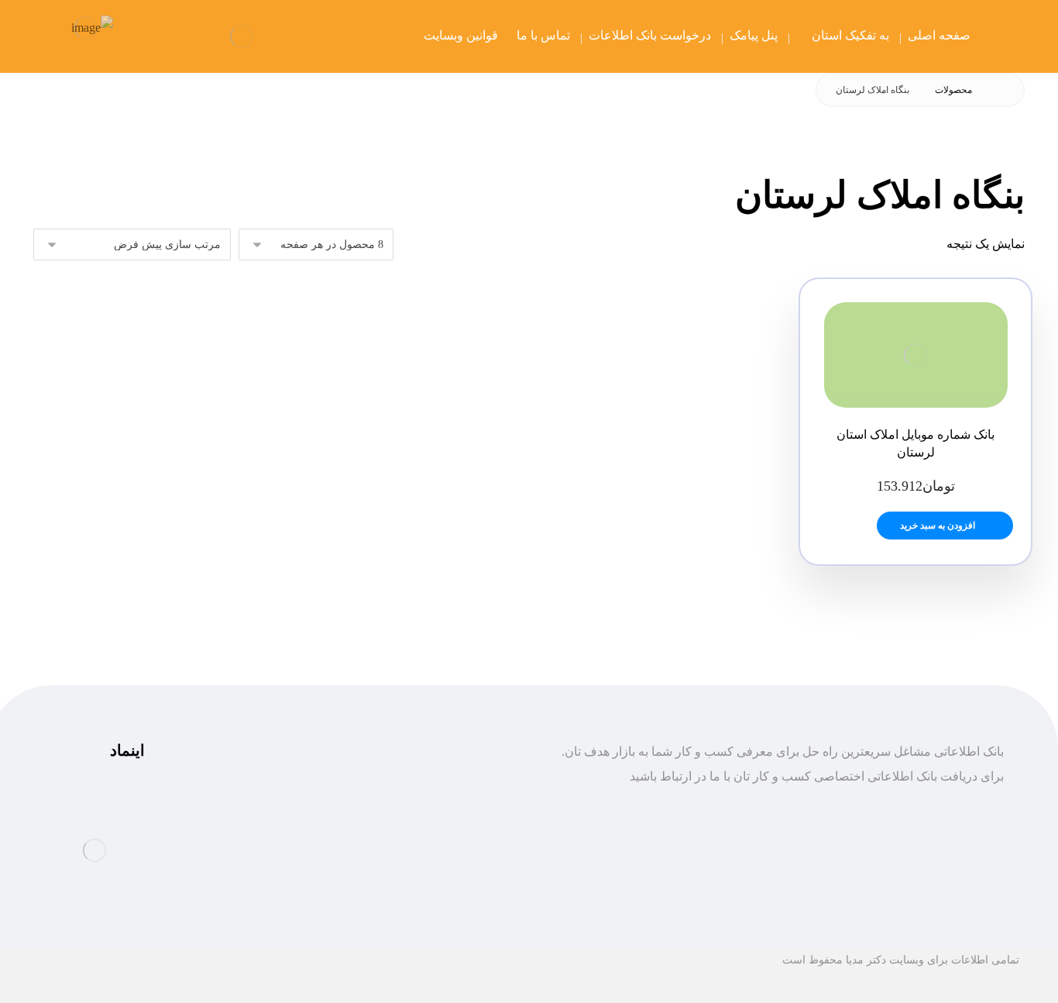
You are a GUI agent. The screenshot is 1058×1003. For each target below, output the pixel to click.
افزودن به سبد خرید (937, 525)
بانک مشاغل (457, 829)
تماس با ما (461, 878)
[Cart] (148, 36)
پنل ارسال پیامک (446, 853)
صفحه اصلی (456, 804)
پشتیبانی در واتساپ (267, 829)
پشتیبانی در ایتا (279, 853)
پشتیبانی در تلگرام (271, 804)
